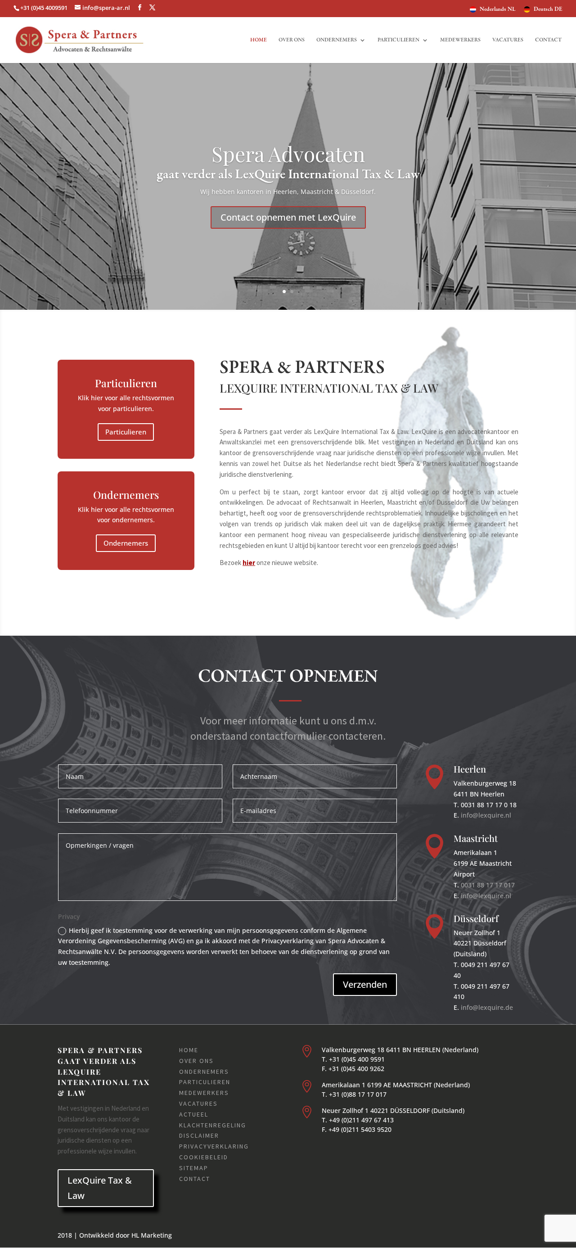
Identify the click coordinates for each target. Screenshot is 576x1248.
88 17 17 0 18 (496, 804)
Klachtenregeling (212, 1125)
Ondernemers (336, 40)
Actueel (193, 1114)
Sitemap (193, 1168)
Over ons (292, 40)
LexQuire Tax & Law (100, 1188)
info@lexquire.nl (486, 815)
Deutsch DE (548, 10)
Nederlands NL (498, 10)
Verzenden (365, 984)
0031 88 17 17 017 (488, 885)
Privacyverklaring (214, 1146)
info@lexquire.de (487, 1007)
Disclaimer (199, 1135)
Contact (548, 40)
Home (258, 40)
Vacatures (507, 40)
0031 (468, 804)
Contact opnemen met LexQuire (288, 217)
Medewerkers (460, 40)
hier (249, 562)
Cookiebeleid (203, 1157)
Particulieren (398, 40)
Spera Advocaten (288, 153)
